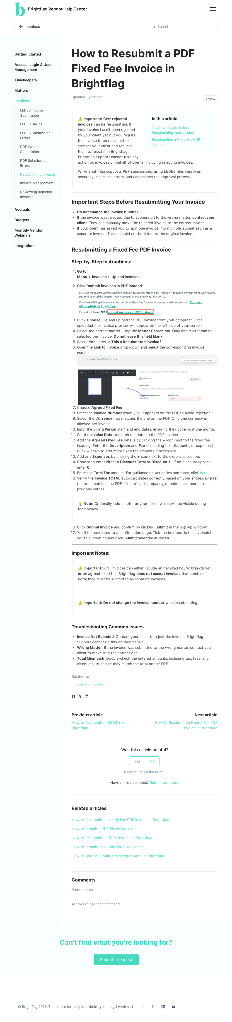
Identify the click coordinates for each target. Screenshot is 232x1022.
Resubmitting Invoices (38, 174)
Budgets (21, 220)
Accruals (22, 209)
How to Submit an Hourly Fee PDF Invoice (108, 847)
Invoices (21, 101)
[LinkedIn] (86, 697)
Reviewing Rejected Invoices (36, 194)
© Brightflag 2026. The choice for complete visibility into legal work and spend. (81, 1007)
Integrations (25, 245)
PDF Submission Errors (33, 163)
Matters (21, 90)
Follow (210, 99)
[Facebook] (73, 697)
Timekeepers (25, 80)
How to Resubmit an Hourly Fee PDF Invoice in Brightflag (120, 819)
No (152, 761)
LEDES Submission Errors (35, 135)
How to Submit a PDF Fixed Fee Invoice (106, 828)
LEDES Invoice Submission (31, 113)
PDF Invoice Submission (29, 149)
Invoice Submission (87, 684)
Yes (137, 761)
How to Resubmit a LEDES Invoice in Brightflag (112, 838)
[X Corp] (80, 697)
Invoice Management (36, 183)
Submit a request (164, 782)
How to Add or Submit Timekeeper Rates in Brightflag (118, 856)
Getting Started (27, 54)
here (204, 472)
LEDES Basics (31, 124)
